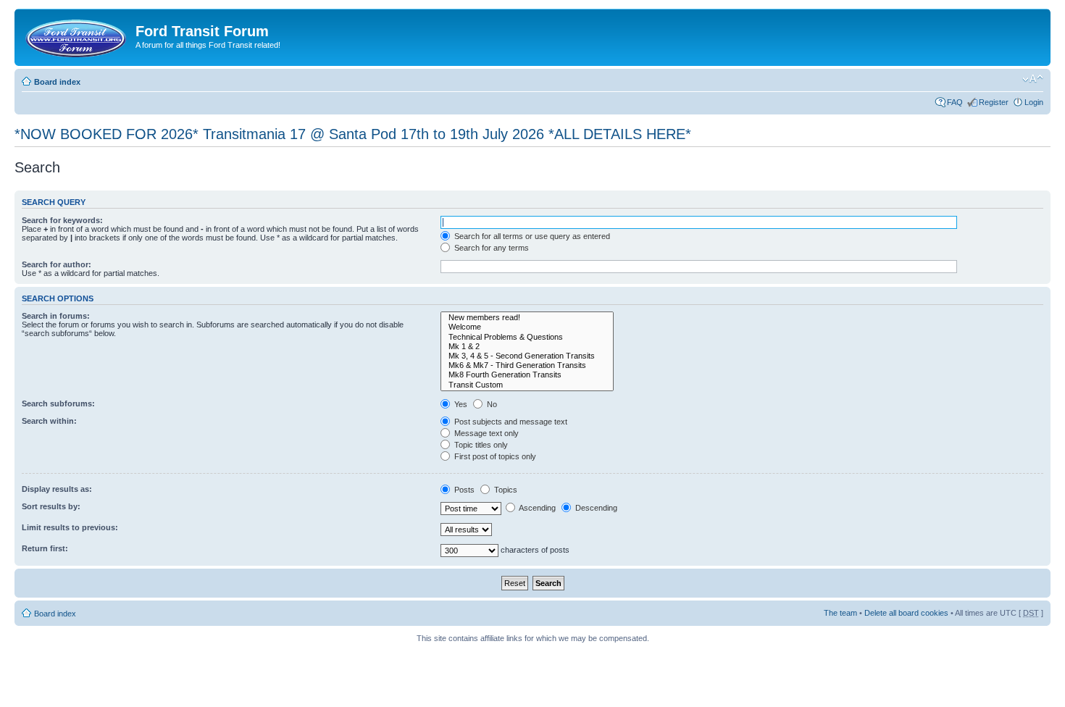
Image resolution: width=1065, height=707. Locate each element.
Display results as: (57, 489)
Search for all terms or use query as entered (531, 236)
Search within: (49, 421)
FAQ (955, 102)
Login (1033, 102)
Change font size (1032, 78)
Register (993, 102)
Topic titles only (480, 444)
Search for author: (56, 264)
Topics (504, 489)
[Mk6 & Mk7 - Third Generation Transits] (527, 365)
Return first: (45, 548)
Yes (459, 404)
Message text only (485, 433)
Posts (463, 489)
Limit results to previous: (70, 527)
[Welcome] (527, 327)
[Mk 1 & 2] (527, 346)
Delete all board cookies (906, 612)
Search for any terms (490, 247)
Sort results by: (51, 506)
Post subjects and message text (509, 421)
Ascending (536, 507)
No (491, 404)
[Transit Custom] (527, 385)
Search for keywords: (62, 220)
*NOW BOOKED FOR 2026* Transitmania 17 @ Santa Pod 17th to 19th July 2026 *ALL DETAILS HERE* (352, 134)
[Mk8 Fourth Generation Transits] (527, 375)
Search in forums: (56, 315)
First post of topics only (494, 456)
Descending (595, 507)
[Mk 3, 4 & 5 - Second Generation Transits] (527, 356)
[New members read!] (527, 317)
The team (840, 612)
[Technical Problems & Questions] (527, 337)
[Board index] (76, 35)
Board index (57, 82)
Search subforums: (58, 403)
